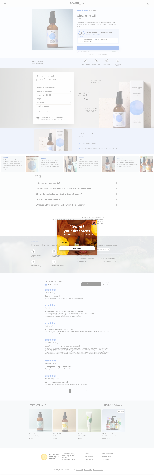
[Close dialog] (94, 223)
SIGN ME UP (77, 248)
